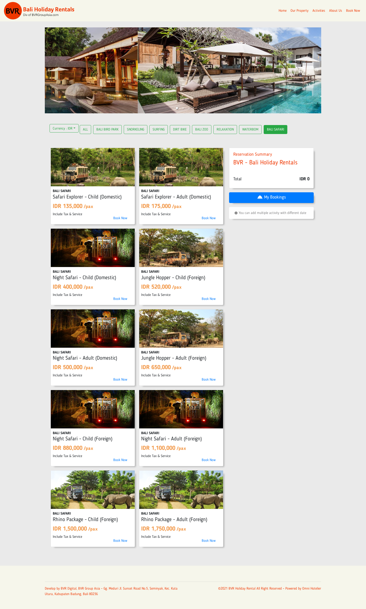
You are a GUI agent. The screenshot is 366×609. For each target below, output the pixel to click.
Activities (318, 10)
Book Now (353, 10)
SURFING (159, 129)
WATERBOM (250, 129)
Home (283, 10)
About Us (335, 10)
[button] (177, 108)
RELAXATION (225, 129)
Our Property (299, 10)
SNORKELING (135, 129)
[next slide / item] (317, 70)
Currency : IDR (62, 128)
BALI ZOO (201, 129)
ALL (85, 129)
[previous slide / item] (48, 70)
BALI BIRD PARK (107, 129)
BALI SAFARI (275, 129)
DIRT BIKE (180, 129)
